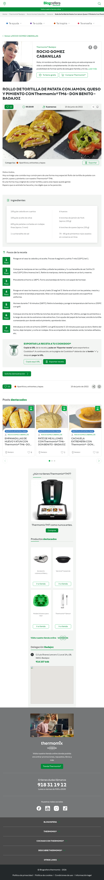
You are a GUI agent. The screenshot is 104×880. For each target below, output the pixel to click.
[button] (99, 4)
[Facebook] (39, 808)
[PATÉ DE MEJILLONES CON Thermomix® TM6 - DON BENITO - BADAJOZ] (52, 419)
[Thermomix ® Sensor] (63, 600)
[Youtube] (47, 808)
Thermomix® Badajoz (17, 14)
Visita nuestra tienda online (51, 9)
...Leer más (92, 69)
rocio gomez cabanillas (36, 14)
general (50, 14)
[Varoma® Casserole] (63, 558)
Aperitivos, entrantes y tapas (16, 431)
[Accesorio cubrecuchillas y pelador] (41, 558)
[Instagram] (56, 808)
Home (5, 14)
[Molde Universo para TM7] (41, 600)
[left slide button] (5, 460)
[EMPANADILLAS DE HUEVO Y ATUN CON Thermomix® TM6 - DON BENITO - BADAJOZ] (19, 419)
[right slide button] (98, 460)
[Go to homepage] (52, 3)
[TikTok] (65, 808)
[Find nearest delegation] (5, 4)
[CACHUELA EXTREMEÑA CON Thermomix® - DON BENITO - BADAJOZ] (85, 419)
